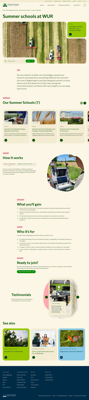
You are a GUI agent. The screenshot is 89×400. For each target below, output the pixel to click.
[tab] (9, 164)
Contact (80, 1)
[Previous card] (46, 297)
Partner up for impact (21, 387)
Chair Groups (20, 377)
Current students (66, 1)
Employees (33, 387)
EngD (4, 382)
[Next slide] (84, 103)
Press (32, 377)
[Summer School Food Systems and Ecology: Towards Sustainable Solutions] (33, 140)
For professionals (7, 387)
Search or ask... (11, 61)
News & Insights (48, 1)
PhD (4, 384)
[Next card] (77, 297)
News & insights (20, 384)
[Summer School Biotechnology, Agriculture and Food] (5, 140)
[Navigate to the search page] (84, 5)
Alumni (32, 382)
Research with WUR (21, 375)
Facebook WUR (48, 379)
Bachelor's (5, 377)
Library (74, 1)
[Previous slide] (81, 103)
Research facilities (21, 379)
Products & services (21, 382)
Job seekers (33, 375)
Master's (5, 379)
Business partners (35, 379)
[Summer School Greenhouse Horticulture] (61, 140)
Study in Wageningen (7, 375)
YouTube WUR (48, 377)
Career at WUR (57, 1)
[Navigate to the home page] (11, 5)
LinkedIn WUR (48, 375)
